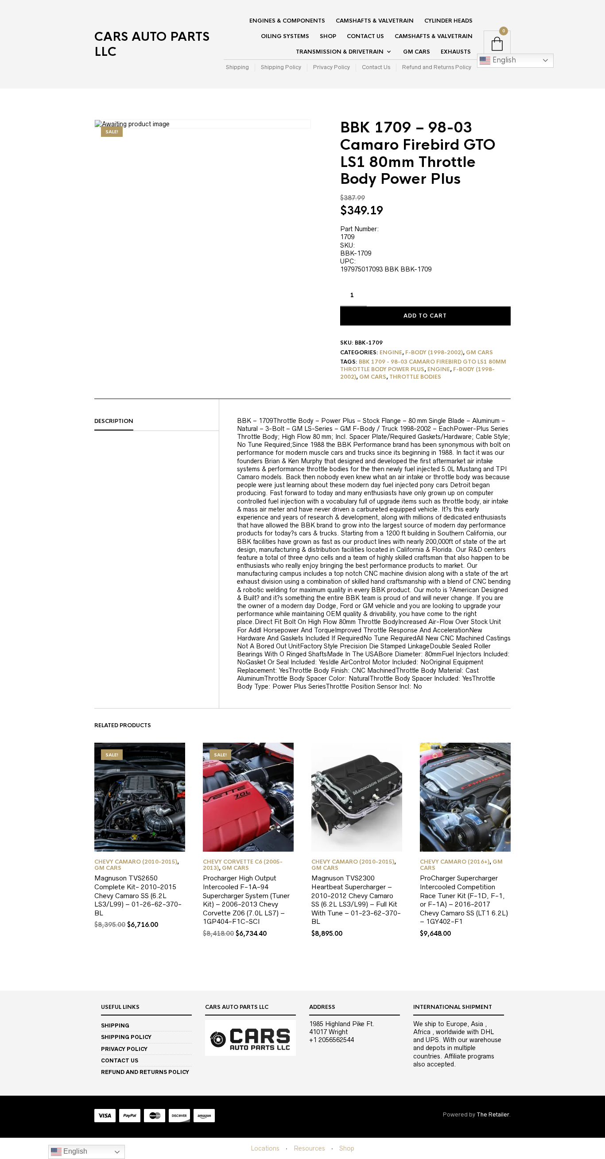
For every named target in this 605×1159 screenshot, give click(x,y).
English (503, 60)
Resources (309, 1148)
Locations (265, 1148)
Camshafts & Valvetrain (375, 20)
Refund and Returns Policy (436, 67)
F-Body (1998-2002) (434, 352)
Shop (328, 36)
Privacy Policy (331, 67)
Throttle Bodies (415, 376)
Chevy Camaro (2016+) (454, 861)
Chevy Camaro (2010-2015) (135, 861)
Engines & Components (287, 20)
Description (113, 421)
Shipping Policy (281, 67)
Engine (391, 352)
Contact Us (365, 36)
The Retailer (493, 1114)
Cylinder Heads (448, 20)
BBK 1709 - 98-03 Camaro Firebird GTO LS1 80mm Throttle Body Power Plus (423, 365)
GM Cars (416, 51)
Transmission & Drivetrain (340, 51)
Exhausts (456, 51)
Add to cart (425, 315)
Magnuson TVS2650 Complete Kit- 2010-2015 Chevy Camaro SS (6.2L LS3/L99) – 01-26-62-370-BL (138, 895)
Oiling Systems (285, 36)
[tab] (156, 421)
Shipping (237, 67)
